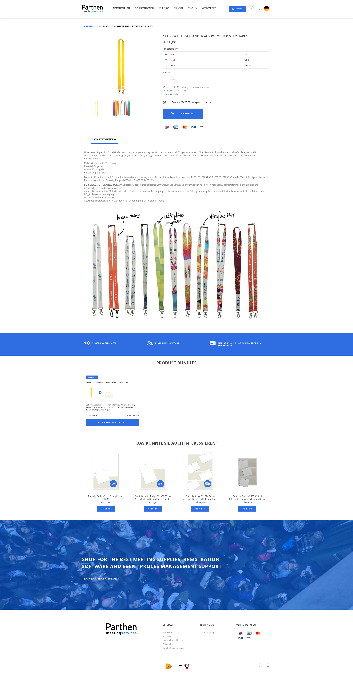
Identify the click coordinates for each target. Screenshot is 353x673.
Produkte (167, 636)
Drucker (179, 8)
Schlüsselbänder (145, 8)
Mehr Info (105, 509)
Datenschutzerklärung (173, 640)
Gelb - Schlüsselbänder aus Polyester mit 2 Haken (126, 26)
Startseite (87, 26)
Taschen (192, 8)
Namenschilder (122, 8)
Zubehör (164, 8)
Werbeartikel (209, 8)
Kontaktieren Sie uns (101, 578)
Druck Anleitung (207, 632)
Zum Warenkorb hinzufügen (112, 423)
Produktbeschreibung (104, 139)
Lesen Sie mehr (171, 94)
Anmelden (238, 9)
